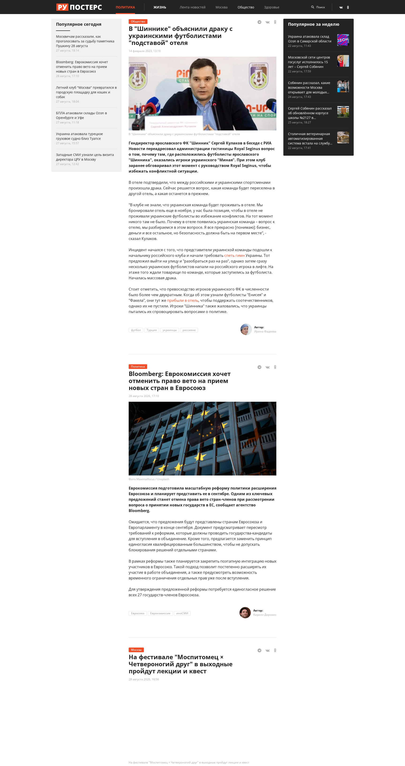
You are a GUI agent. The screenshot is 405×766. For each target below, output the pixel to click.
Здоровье (271, 7)
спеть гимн (234, 255)
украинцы (170, 330)
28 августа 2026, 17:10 (144, 396)
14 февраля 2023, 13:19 (145, 51)
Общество (246, 7)
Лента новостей (193, 7)
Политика (125, 7)
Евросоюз (137, 613)
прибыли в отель (182, 300)
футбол (136, 330)
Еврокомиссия (160, 613)
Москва (222, 7)
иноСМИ (182, 613)
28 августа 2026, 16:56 (144, 679)
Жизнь (160, 7)
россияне (189, 330)
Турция (152, 330)
